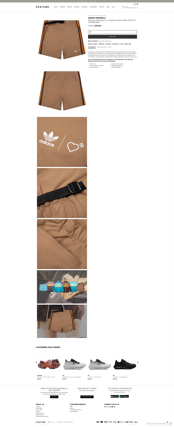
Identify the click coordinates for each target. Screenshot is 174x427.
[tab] (92, 47)
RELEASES (62, 7)
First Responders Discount (42, 416)
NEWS (108, 7)
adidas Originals (101, 15)
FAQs (71, 406)
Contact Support (74, 411)
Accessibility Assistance (75, 410)
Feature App (39, 410)
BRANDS (69, 7)
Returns (72, 408)
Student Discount (40, 413)
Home (89, 15)
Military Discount (40, 414)
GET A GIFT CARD (87, 397)
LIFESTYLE (101, 7)
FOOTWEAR (84, 7)
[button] (36, 362)
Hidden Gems (39, 408)
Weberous (136, 424)
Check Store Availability (104, 41)
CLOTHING (76, 7)
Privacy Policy (60, 422)
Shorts (94, 15)
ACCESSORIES (93, 7)
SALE (113, 7)
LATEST (56, 7)
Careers (38, 411)
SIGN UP (54, 397)
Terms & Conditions (68, 422)
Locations (38, 406)
